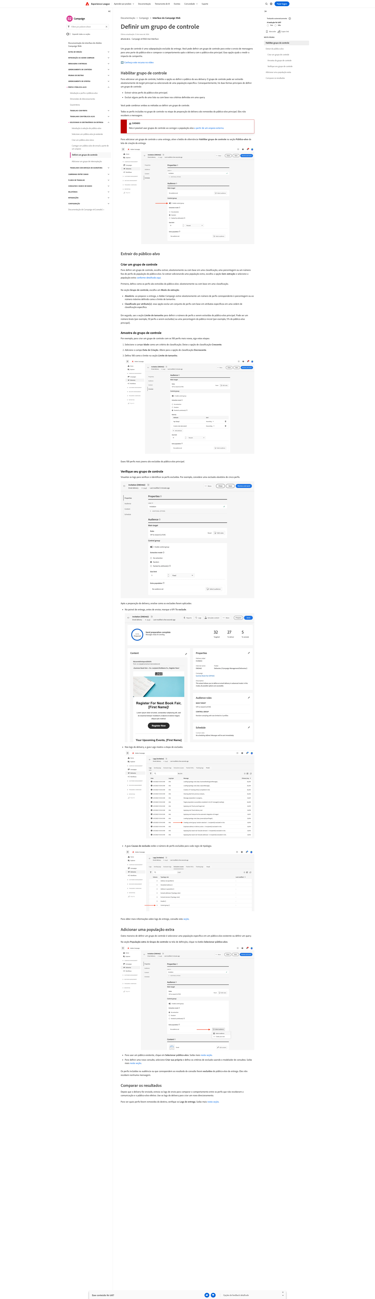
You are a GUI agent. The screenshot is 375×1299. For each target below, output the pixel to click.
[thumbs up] (206, 1295)
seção (186, 918)
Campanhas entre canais (78, 174)
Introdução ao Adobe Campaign (81, 58)
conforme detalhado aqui (149, 277)
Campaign (144, 17)
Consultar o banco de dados (80, 186)
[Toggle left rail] (109, 11)
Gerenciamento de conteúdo (80, 70)
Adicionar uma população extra (278, 72)
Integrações (73, 198)
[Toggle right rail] (265, 11)
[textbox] (88, 26)
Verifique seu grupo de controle (280, 66)
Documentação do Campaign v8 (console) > (86, 209)
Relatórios (72, 192)
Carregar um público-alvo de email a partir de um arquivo (90, 147)
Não (279, 25)
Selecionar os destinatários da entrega (86, 122)
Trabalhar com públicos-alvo (82, 116)
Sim (271, 25)
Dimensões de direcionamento (82, 99)
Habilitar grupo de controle (277, 43)
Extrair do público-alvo (275, 48)
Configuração (74, 204)
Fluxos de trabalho (76, 180)
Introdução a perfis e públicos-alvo (84, 93)
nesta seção (206, 1055)
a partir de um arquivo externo (209, 127)
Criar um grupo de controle (278, 54)
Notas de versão (75, 52)
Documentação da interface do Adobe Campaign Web (85, 44)
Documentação (128, 17)
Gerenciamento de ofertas (79, 81)
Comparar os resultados (275, 78)
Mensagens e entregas (77, 64)
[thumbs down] (213, 1295)
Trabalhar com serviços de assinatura (86, 168)
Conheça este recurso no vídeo (139, 62)
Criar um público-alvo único (83, 140)
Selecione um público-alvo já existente (87, 134)
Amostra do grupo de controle (279, 60)
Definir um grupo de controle (84, 154)
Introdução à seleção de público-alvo (86, 128)
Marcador (272, 31)
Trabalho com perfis (78, 111)
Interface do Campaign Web (166, 17)
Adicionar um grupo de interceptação (87, 161)
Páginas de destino (76, 75)
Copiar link (285, 31)
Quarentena (75, 104)
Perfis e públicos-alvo (77, 87)
